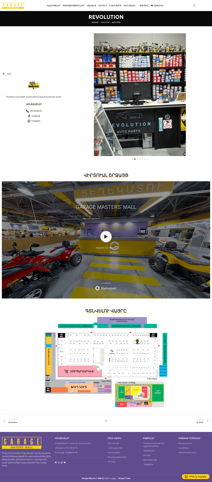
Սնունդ (111, 462)
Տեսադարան (185, 443)
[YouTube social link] (205, 5)
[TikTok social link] (208, 5)
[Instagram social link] (202, 5)
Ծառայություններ (117, 457)
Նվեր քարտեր (115, 448)
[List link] (34, 74)
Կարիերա (184, 448)
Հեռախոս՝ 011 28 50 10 (66, 448)
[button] (196, 476)
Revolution (105, 22)
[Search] (194, 5)
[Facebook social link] (199, 5)
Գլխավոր (95, 22)
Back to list (106, 420)
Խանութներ (114, 452)
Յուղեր (146, 455)
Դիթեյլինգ (148, 464)
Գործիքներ (148, 450)
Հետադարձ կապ (187, 452)
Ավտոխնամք (150, 460)
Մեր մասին (113, 443)
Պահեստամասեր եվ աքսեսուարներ (153, 444)
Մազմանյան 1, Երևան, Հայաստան (73, 443)
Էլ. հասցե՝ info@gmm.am (66, 452)
